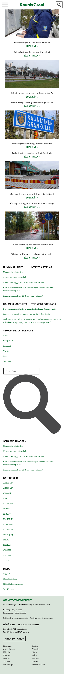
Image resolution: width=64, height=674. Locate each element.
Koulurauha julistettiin (13, 272)
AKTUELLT (8, 483)
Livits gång (8, 534)
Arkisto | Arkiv (14, 638)
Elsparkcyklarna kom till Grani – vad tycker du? (23, 296)
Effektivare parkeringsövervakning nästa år (32, 93)
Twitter (6, 351)
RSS (5, 356)
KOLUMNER (8, 524)
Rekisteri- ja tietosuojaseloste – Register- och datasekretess (28, 618)
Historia (6, 508)
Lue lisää (31, 46)
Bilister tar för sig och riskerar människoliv (32, 244)
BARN (5, 498)
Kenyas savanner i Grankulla (15, 277)
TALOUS (6, 560)
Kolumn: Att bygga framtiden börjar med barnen (23, 282)
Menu (5, 4)
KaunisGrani (32, 4)
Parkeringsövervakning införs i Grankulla (32, 143)
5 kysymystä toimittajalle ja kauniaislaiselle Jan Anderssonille (29, 309)
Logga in (7, 573)
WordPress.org (9, 589)
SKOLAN (7, 545)
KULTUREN (8, 529)
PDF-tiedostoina (19, 629)
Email (5, 335)
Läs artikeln (31, 55)
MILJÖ (6, 540)
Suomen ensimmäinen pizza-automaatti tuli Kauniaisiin (26, 314)
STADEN (7, 550)
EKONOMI (8, 503)
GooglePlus (8, 340)
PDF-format (23, 632)
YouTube (7, 361)
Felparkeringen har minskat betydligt (32, 42)
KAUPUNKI (8, 519)
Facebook (7, 346)
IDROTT (7, 514)
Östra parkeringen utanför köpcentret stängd (32, 194)
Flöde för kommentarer (13, 584)
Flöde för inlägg (10, 579)
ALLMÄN (7, 493)
